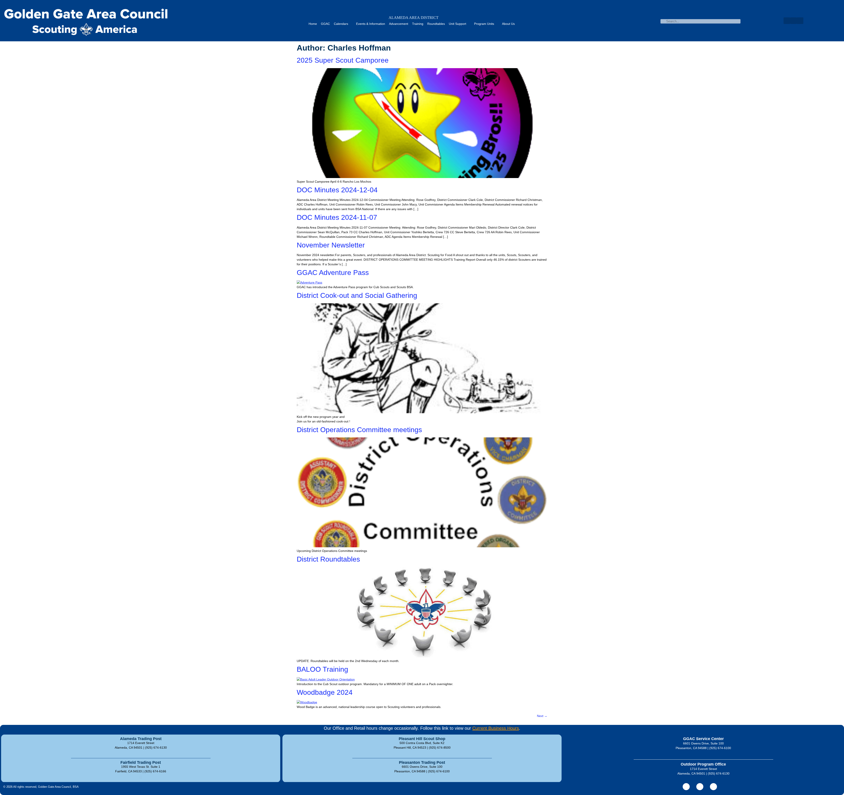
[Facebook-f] (686, 786)
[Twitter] (793, 20)
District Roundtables (328, 559)
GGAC (325, 23)
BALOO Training (322, 669)
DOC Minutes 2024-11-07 (337, 217)
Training (417, 23)
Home (313, 23)
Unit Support (457, 23)
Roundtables (436, 23)
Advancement (398, 23)
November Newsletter (331, 245)
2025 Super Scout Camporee (343, 60)
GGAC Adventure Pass (333, 273)
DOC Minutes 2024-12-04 (337, 190)
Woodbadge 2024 (325, 692)
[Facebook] (787, 20)
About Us (508, 23)
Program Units (484, 23)
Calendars (341, 23)
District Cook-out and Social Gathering (357, 295)
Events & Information (370, 23)
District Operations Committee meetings (359, 430)
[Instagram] (713, 786)
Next (542, 716)
